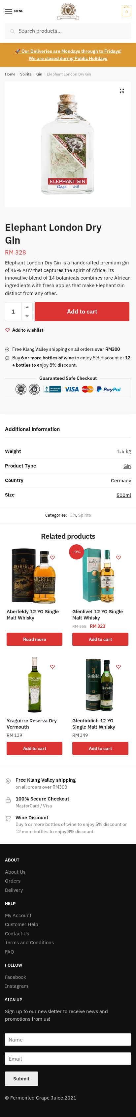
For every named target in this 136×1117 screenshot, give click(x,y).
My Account (18, 915)
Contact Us (17, 933)
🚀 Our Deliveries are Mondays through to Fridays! (68, 51)
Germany (121, 480)
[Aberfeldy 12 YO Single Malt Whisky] (34, 575)
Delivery (14, 890)
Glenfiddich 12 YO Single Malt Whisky (93, 723)
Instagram (16, 986)
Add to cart (82, 311)
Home (10, 74)
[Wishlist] (52, 557)
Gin (39, 74)
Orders (12, 881)
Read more (34, 639)
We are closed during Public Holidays (68, 58)
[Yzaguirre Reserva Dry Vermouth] (34, 684)
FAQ (9, 952)
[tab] (68, 429)
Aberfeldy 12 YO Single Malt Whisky (33, 614)
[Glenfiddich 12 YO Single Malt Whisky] (100, 684)
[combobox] (68, 31)
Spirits (25, 74)
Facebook (15, 977)
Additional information (32, 429)
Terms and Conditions (29, 942)
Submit (21, 1078)
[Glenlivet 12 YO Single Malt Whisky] (100, 575)
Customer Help (21, 924)
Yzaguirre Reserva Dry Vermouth (32, 723)
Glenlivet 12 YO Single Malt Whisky (97, 614)
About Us (15, 872)
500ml (124, 495)
